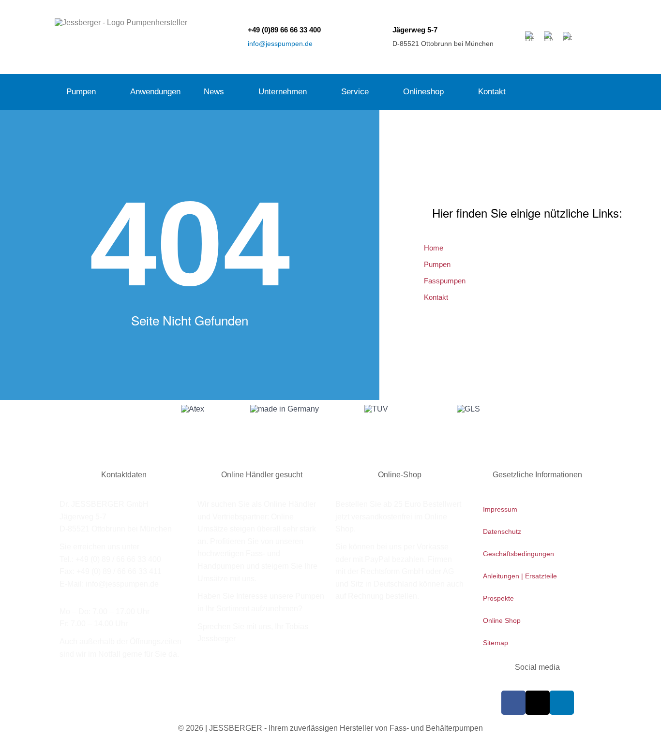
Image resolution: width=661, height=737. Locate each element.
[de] (530, 36)
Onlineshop (423, 91)
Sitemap (495, 643)
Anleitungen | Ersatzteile (520, 576)
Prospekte (498, 598)
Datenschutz (502, 531)
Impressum (500, 509)
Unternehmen (282, 91)
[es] (567, 36)
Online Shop (502, 620)
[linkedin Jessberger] (562, 703)
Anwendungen (155, 91)
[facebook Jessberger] (513, 703)
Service (355, 91)
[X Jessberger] (538, 703)
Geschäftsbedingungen (518, 554)
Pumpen (81, 91)
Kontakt (492, 91)
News (214, 91)
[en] (549, 36)
